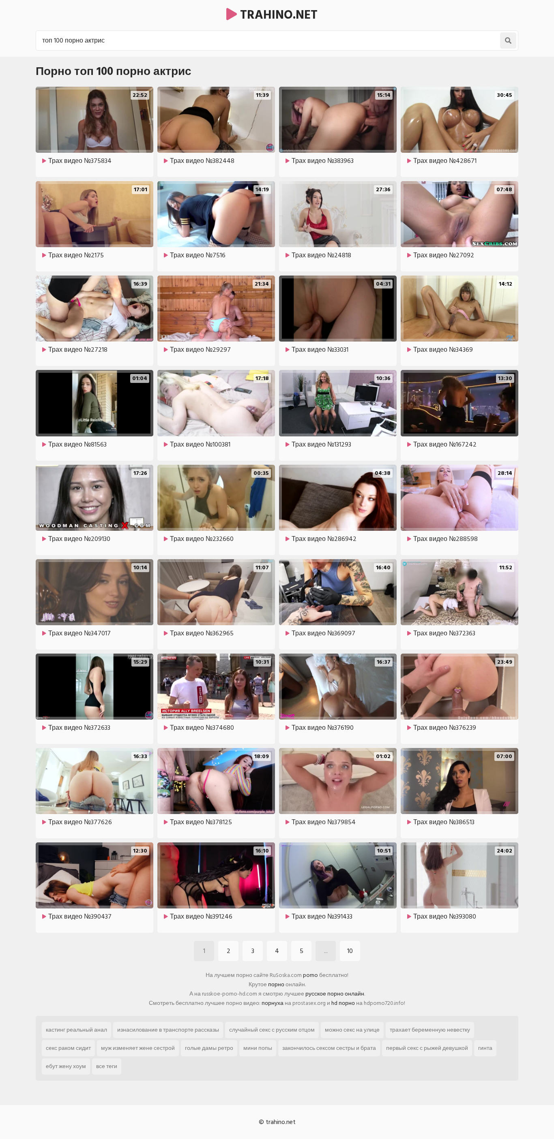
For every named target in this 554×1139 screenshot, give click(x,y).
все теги (106, 1066)
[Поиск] (508, 40)
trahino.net (277, 15)
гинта (485, 1048)
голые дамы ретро (209, 1048)
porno (310, 975)
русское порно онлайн (334, 993)
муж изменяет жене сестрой (138, 1048)
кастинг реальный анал (76, 1029)
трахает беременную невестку (430, 1029)
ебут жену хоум (66, 1066)
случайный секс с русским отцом (272, 1029)
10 (350, 951)
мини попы (257, 1048)
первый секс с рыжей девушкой (427, 1048)
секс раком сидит (68, 1048)
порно (276, 984)
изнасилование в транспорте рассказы (168, 1029)
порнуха (272, 1003)
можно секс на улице (352, 1029)
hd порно (343, 1003)
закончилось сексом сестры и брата (329, 1048)
